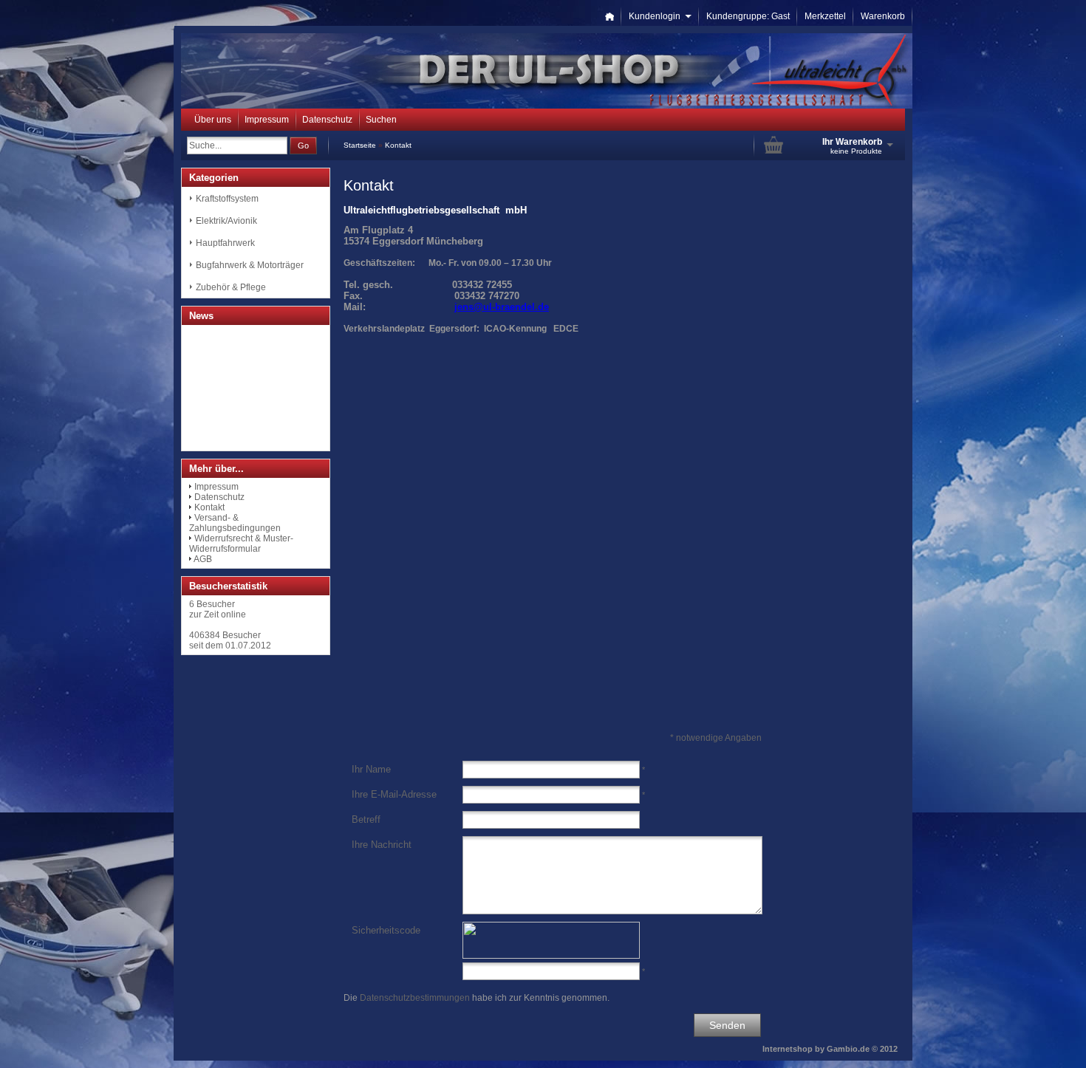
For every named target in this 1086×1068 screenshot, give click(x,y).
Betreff (366, 819)
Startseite (360, 145)
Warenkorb (883, 16)
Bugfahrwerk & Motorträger (250, 265)
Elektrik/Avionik (226, 221)
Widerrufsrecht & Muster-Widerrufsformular (241, 543)
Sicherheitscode (386, 930)
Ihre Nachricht (381, 844)
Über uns (212, 119)
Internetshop (787, 1048)
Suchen (381, 119)
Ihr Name (371, 769)
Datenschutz (327, 119)
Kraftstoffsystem (227, 199)
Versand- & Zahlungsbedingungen (235, 523)
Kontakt (398, 145)
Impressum (267, 119)
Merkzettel (825, 16)
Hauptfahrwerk (225, 243)
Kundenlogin (660, 16)
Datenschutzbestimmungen (415, 998)
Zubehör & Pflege (231, 287)
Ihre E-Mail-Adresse (394, 794)
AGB (203, 559)
